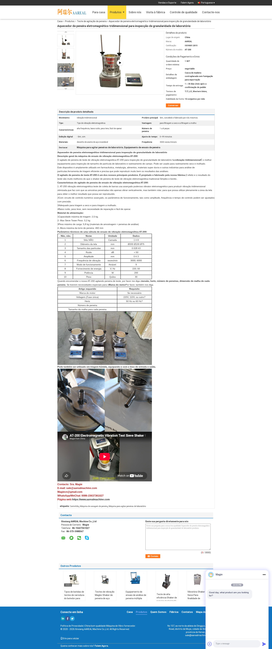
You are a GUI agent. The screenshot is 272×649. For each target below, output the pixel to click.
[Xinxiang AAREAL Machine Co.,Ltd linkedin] (62, 618)
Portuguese (207, 2)
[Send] (264, 643)
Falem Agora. (187, 2)
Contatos (187, 612)
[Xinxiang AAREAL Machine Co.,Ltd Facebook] (67, 618)
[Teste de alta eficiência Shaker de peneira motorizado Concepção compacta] (167, 581)
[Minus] (264, 574)
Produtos (116, 12)
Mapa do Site (204, 612)
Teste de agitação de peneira (92, 21)
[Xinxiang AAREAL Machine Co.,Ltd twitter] (72, 618)
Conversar (173, 105)
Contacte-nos (211, 12)
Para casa (98, 12)
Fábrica (174, 612)
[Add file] (209, 643)
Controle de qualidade (183, 12)
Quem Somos (158, 612)
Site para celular (71, 638)
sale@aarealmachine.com (198, 635)
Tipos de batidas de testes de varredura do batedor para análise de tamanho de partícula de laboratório (74, 600)
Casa (59, 21)
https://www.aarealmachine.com (91, 499)
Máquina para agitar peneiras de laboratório (127, 506)
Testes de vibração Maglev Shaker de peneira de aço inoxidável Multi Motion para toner (104, 598)
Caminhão (74, 506)
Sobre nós (135, 12)
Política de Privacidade (71, 626)
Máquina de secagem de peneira (94, 506)
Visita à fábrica (155, 12)
